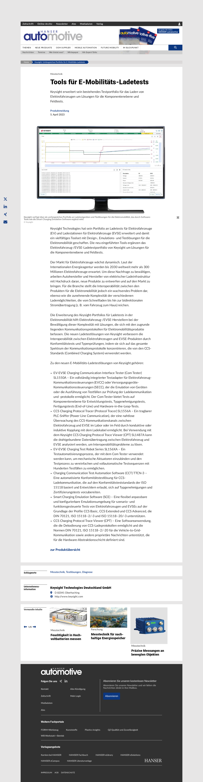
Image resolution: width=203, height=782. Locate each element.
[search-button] (175, 47)
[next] (34, 627)
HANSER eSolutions (130, 755)
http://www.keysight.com (69, 596)
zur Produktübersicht (65, 549)
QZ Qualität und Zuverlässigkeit (123, 730)
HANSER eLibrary (104, 755)
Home (26, 62)
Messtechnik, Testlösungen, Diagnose (71, 572)
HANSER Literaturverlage (79, 761)
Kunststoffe (71, 730)
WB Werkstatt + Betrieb (52, 736)
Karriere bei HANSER (51, 755)
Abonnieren (111, 696)
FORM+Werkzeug (49, 730)
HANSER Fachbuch (78, 755)
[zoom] (178, 218)
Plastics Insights (92, 730)
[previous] (25, 627)
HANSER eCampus (50, 761)
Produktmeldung (59, 111)
